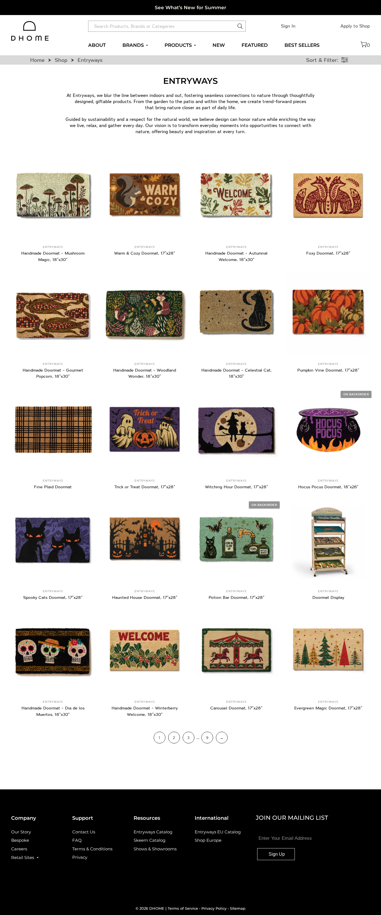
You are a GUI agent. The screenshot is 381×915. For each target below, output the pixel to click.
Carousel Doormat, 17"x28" (236, 708)
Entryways (90, 60)
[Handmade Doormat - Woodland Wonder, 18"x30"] (144, 313)
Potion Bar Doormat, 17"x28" (236, 597)
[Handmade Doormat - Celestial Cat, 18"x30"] (236, 313)
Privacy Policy (213, 908)
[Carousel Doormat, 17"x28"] (236, 650)
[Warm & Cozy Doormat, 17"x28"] (144, 196)
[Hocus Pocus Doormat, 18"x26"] (328, 429)
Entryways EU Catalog (218, 832)
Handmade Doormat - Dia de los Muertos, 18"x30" (53, 711)
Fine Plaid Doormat (53, 486)
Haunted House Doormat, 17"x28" (144, 597)
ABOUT (97, 45)
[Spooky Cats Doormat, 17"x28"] (53, 540)
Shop (61, 60)
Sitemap (237, 908)
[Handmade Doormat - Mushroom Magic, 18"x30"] (53, 196)
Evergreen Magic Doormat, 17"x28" (328, 708)
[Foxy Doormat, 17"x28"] (328, 196)
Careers (19, 848)
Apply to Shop (355, 26)
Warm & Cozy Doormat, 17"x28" (144, 253)
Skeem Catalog (149, 840)
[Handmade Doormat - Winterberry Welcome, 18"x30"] (144, 650)
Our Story (21, 832)
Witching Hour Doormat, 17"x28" (236, 486)
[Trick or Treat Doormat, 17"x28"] (144, 429)
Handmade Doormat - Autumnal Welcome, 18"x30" (236, 256)
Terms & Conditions (92, 848)
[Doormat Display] (328, 540)
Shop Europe (208, 840)
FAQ (77, 840)
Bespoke (20, 840)
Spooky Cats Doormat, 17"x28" (53, 597)
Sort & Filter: (322, 60)
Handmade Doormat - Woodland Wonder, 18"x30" (144, 373)
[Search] (240, 27)
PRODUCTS (178, 45)
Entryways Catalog (153, 832)
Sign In (288, 26)
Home (37, 60)
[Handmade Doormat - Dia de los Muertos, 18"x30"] (53, 650)
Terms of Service (183, 908)
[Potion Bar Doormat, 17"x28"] (236, 540)
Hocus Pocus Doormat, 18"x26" (328, 486)
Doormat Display (328, 597)
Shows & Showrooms (155, 848)
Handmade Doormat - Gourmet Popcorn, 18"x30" (53, 373)
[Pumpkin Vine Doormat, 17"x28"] (328, 313)
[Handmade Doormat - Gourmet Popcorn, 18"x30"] (53, 313)
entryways (53, 247)
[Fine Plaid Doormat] (53, 429)
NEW (219, 45)
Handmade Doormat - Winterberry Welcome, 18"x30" (145, 711)
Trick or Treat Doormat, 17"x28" (144, 486)
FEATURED (255, 45)
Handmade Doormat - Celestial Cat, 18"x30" (236, 373)
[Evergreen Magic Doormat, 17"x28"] (328, 650)
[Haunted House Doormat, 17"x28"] (144, 540)
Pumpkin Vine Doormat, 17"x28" (328, 370)
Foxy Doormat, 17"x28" (328, 253)
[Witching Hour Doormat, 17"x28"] (236, 429)
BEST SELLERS (302, 45)
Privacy (79, 857)
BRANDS (133, 45)
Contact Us (83, 832)
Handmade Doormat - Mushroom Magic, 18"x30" (53, 256)
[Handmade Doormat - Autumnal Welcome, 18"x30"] (236, 196)
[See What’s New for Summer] (190, 7)
